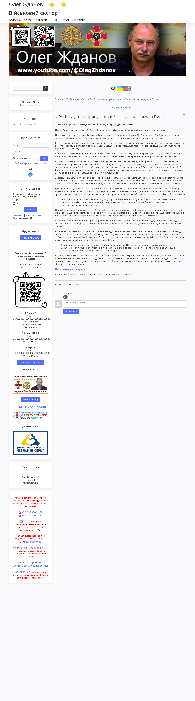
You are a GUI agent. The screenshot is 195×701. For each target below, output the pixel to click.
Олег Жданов (26, 4)
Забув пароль (23, 163)
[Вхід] (65, 297)
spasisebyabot (32, 541)
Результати (18, 215)
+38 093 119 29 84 (32, 515)
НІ (17, 203)
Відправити (71, 311)
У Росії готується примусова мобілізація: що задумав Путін (123, 99)
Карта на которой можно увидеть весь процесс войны (30, 564)
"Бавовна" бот (21, 571)
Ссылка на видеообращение (30, 547)
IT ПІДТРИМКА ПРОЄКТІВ (30, 406)
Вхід (38, 105)
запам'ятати (23, 158)
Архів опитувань (33, 215)
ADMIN (115, 274)
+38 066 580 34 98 (32, 512)
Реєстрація (26, 105)
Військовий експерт (34, 12)
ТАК (17, 200)
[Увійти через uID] (30, 174)
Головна (60, 99)
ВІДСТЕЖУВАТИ (121, 107)
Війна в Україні (22, 124)
